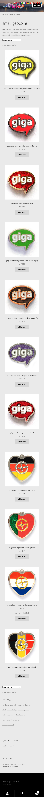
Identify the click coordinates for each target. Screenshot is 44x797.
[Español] (39, 3)
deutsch (11, 746)
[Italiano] (30, 3)
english (4, 746)
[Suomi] (24, 3)
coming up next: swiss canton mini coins (16, 705)
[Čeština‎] (14, 3)
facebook (13, 764)
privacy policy (7, 784)
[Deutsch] (28, 3)
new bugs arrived (8, 725)
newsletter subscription (10, 766)
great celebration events (10, 720)
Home (7, 15)
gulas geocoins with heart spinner (13, 715)
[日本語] (32, 3)
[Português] (38, 3)
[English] (20, 3)
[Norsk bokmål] (36, 3)
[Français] (26, 3)
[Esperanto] (22, 3)
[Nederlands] (18, 3)
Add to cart (22, 97)
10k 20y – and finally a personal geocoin (15, 710)
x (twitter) (21, 764)
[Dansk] (16, 3)
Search (22, 793)
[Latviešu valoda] (34, 3)
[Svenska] (41, 3)
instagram (6, 764)
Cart (33, 791)
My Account (7, 793)
